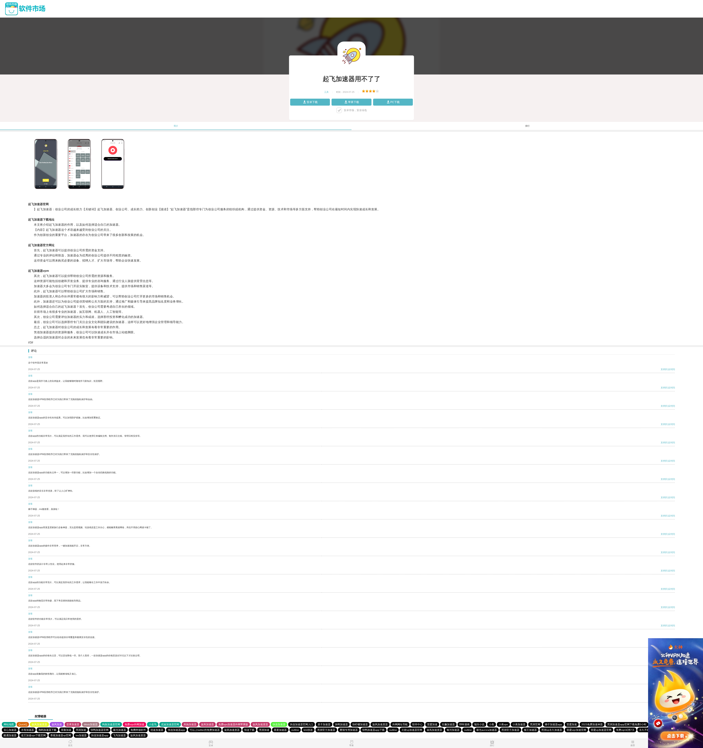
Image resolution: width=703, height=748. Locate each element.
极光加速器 (119, 729)
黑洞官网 (535, 724)
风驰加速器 (190, 724)
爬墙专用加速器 (349, 729)
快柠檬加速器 (360, 724)
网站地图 (9, 724)
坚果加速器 (72, 724)
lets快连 (308, 729)
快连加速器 (279, 724)
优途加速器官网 (170, 724)
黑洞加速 (81, 729)
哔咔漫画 (464, 724)
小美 (491, 724)
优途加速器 (156, 729)
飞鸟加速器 (119, 735)
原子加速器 (324, 724)
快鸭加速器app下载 (373, 729)
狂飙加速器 (448, 724)
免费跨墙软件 (138, 729)
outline (295, 729)
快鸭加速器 (341, 724)
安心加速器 (10, 729)
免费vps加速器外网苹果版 (233, 724)
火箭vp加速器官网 (411, 729)
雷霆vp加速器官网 (601, 729)
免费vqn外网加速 (134, 724)
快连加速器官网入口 (301, 724)
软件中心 (417, 724)
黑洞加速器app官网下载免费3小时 (626, 724)
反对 (670, 369)
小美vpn (503, 724)
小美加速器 (519, 724)
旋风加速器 (207, 724)
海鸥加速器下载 (47, 729)
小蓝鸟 (153, 724)
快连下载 (249, 729)
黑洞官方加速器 (326, 729)
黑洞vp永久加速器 (551, 729)
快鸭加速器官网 (100, 729)
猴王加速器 (530, 729)
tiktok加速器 (91, 724)
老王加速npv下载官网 (33, 735)
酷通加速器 (10, 735)
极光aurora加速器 (486, 729)
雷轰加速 (66, 729)
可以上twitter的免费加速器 (205, 729)
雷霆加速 (432, 724)
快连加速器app (176, 729)
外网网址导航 (400, 724)
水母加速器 (27, 729)
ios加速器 (81, 735)
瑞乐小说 (479, 724)
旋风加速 (57, 724)
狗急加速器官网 (111, 724)
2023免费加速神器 (592, 724)
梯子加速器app (553, 724)
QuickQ (22, 724)
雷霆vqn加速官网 (576, 729)
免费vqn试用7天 (625, 729)
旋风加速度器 (39, 724)
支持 (663, 369)
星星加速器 (280, 729)
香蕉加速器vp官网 (60, 735)
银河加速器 (453, 729)
